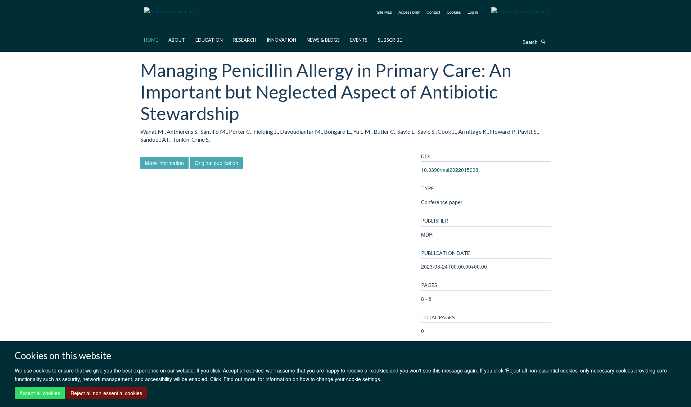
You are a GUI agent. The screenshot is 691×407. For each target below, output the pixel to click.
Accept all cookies (39, 393)
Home (151, 40)
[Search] (543, 41)
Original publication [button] (216, 162)
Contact (433, 12)
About (176, 40)
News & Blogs (323, 40)
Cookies (454, 12)
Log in (473, 12)
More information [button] (164, 162)
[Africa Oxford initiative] (170, 7)
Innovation (281, 40)
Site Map (384, 12)
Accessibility (409, 12)
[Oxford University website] (515, 11)
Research (244, 40)
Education (209, 40)
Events (358, 40)
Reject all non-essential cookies (106, 393)
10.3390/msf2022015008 (449, 169)
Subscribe (390, 40)
